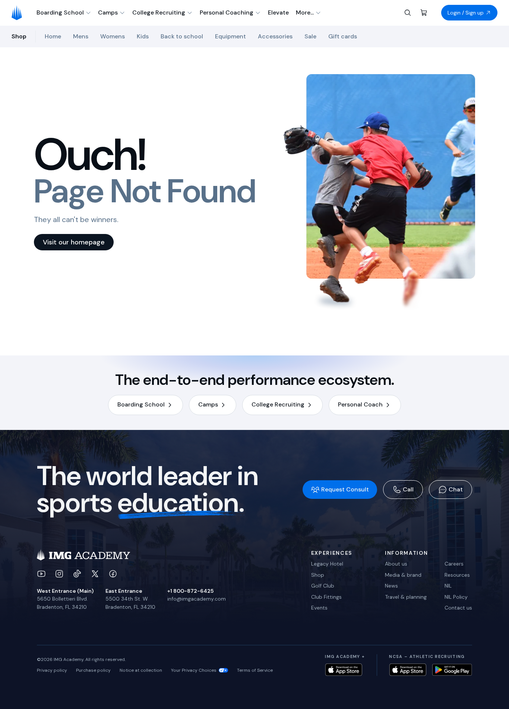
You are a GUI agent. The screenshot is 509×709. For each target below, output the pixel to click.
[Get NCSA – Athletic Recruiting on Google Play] (452, 670)
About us (396, 563)
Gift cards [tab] (342, 36)
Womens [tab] (112, 36)
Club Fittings (326, 597)
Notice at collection (141, 670)
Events (319, 607)
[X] (95, 573)
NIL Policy (456, 597)
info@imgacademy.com (196, 598)
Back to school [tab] (182, 36)
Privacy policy (52, 670)
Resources (457, 575)
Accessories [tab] (275, 36)
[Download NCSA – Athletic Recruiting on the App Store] (407, 670)
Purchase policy (93, 670)
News (391, 585)
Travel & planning (406, 597)
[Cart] (424, 12)
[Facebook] (112, 573)
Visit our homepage (74, 242)
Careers (454, 563)
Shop (317, 575)
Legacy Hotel (327, 563)
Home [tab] (53, 36)
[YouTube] (41, 573)
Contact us (458, 607)
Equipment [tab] (230, 36)
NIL (448, 585)
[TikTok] (77, 573)
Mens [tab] (80, 36)
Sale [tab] (310, 36)
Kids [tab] (143, 36)
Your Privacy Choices (193, 670)
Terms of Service (255, 670)
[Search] (407, 12)
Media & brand (403, 575)
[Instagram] (59, 573)
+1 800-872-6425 (190, 591)
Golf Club (322, 585)
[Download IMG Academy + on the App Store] (343, 670)
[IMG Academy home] (19, 12)
